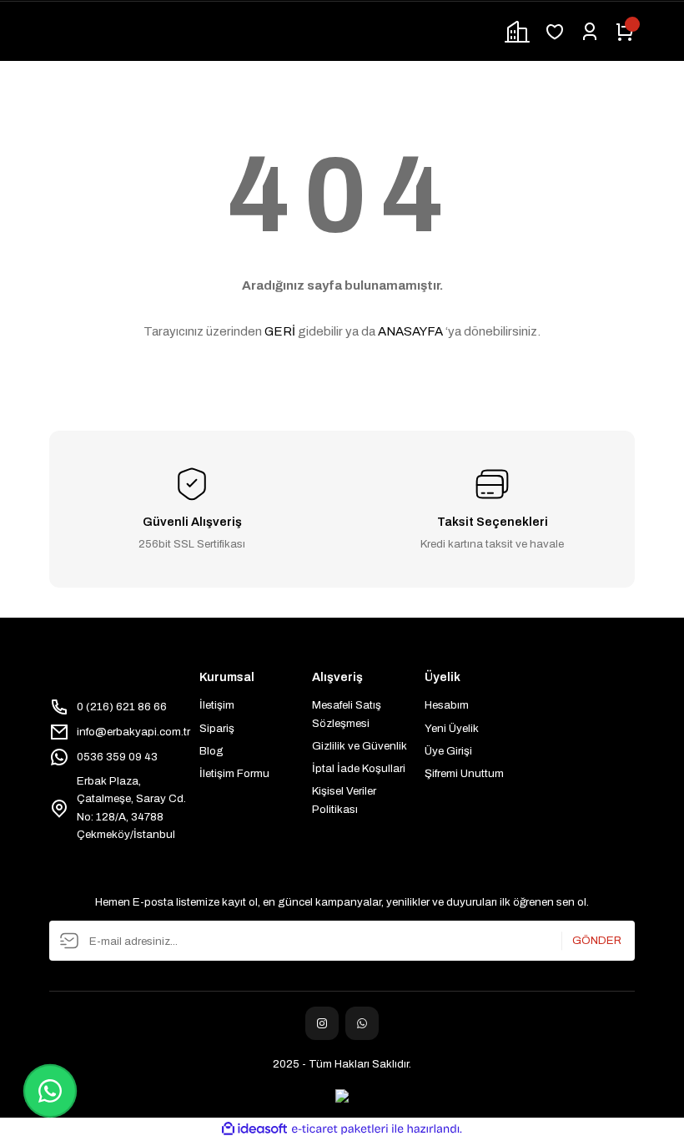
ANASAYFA (410, 331)
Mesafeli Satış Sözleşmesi (346, 714)
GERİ (279, 331)
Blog (211, 751)
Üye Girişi (448, 751)
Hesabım (447, 705)
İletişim (216, 705)
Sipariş (216, 728)
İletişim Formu (234, 773)
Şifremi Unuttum (464, 773)
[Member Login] (590, 32)
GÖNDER (596, 941)
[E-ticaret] (340, 1129)
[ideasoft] (254, 1129)
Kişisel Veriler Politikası (344, 800)
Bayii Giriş (517, 32)
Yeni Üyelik (452, 728)
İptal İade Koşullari (358, 768)
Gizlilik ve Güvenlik (359, 746)
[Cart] (625, 32)
